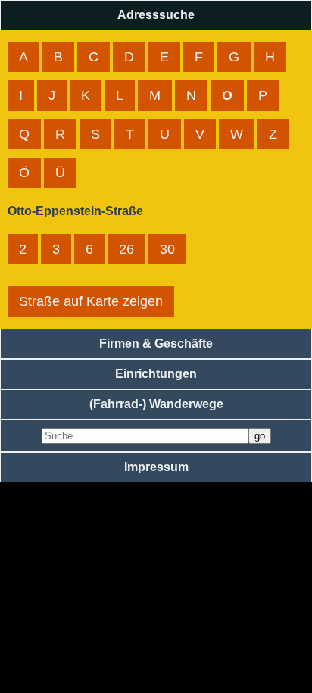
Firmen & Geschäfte (156, 343)
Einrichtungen (156, 373)
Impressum (156, 466)
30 (167, 249)
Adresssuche (156, 14)
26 (126, 249)
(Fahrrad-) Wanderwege (156, 404)
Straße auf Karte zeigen (91, 301)
